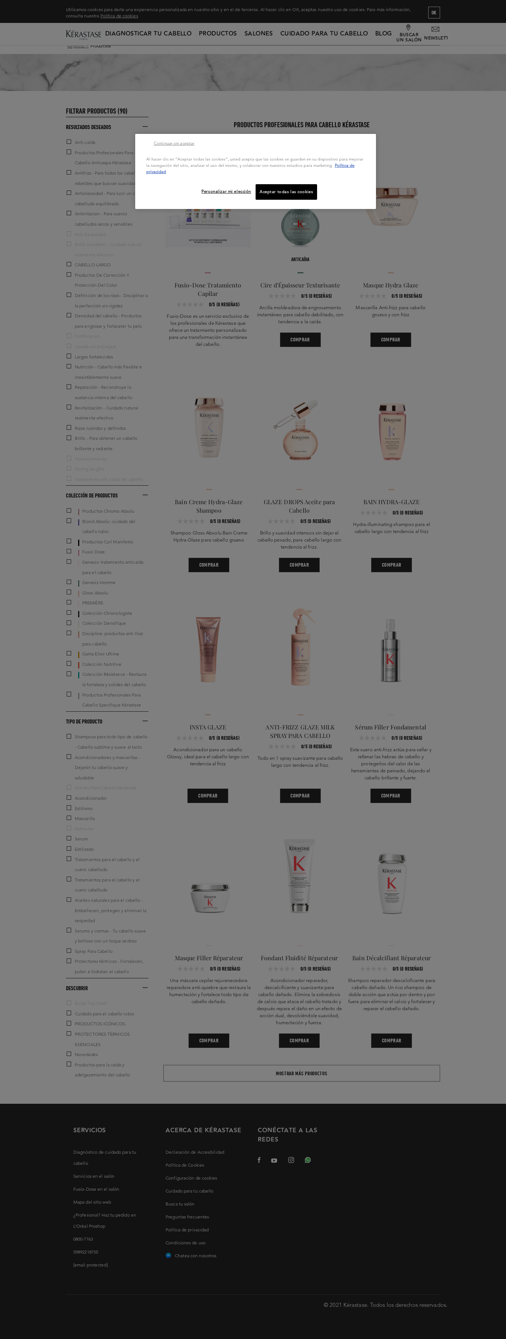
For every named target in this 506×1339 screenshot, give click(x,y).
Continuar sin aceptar (174, 143)
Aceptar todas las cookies (286, 191)
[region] (255, 171)
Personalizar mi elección (226, 191)
